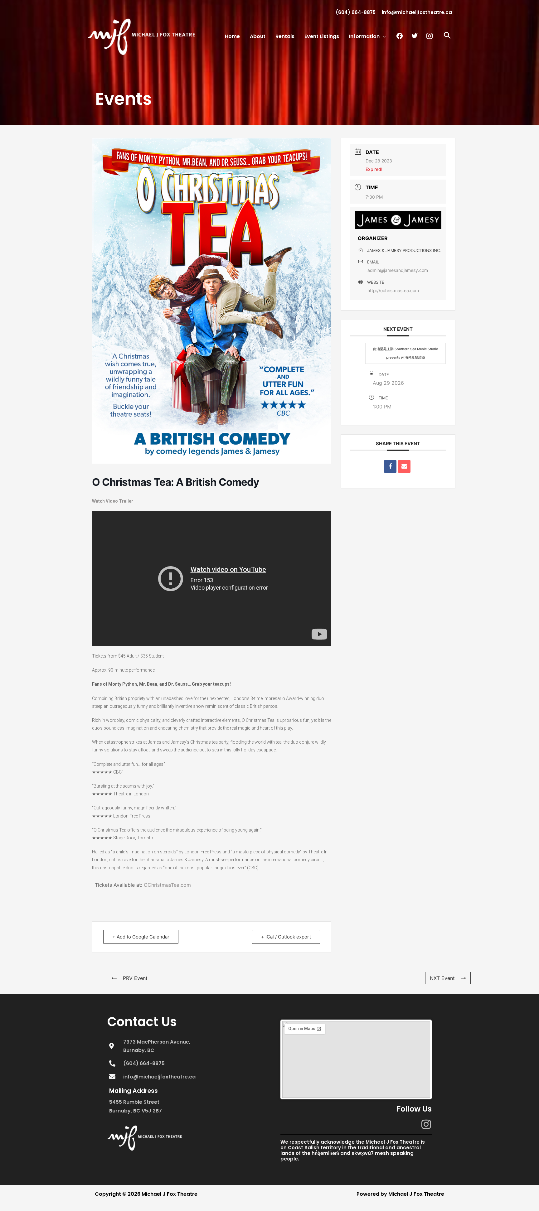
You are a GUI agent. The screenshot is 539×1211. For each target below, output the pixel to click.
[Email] (404, 466)
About (257, 36)
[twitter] (414, 35)
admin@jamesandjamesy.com (397, 270)
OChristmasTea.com (167, 885)
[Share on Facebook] (390, 466)
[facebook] (399, 35)
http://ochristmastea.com (393, 290)
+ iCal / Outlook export (286, 937)
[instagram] (429, 35)
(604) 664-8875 (356, 12)
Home (232, 36)
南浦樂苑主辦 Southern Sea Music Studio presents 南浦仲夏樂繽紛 (405, 353)
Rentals (284, 36)
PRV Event (135, 978)
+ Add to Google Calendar (140, 937)
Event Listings (321, 36)
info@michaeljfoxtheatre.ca (417, 12)
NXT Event (442, 978)
